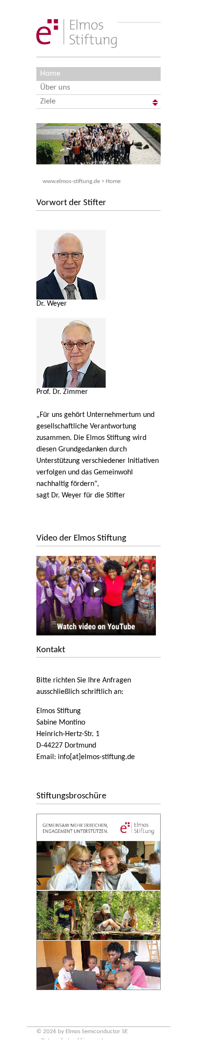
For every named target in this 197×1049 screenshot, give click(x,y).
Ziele (47, 101)
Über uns (55, 87)
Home (50, 73)
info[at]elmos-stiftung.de (96, 757)
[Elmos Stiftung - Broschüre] (98, 902)
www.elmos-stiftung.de (71, 181)
